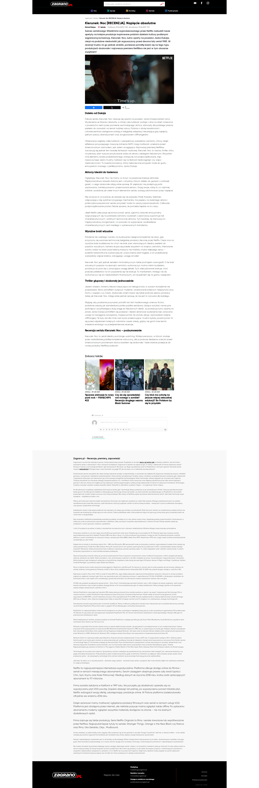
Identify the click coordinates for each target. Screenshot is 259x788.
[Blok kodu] (120, 429)
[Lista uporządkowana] (112, 429)
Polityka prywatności (199, 780)
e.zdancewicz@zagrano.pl (139, 782)
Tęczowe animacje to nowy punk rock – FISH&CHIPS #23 (99, 398)
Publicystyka (173, 11)
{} (126, 429)
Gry (95, 11)
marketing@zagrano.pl (138, 770)
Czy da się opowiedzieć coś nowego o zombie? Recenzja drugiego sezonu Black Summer (129, 399)
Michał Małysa (90, 27)
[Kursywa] (103, 429)
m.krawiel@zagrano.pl (138, 776)
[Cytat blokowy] (117, 429)
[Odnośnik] (123, 429)
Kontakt (204, 776)
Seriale (151, 11)
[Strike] (109, 429)
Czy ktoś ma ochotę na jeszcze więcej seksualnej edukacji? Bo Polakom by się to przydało (158, 399)
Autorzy (204, 772)
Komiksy (132, 11)
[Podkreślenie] (106, 429)
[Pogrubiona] (100, 429)
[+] (129, 429)
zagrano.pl (88, 18)
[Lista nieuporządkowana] (115, 429)
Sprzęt (112, 11)
